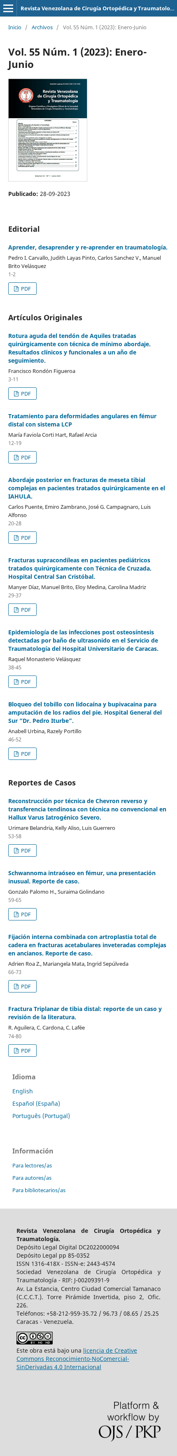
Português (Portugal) (41, 1116)
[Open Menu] (8, 8)
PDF (25, 288)
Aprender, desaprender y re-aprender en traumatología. (88, 247)
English (22, 1091)
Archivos (42, 27)
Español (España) (36, 1103)
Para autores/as (31, 1177)
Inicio (14, 27)
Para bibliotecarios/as (38, 1190)
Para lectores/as (32, 1165)
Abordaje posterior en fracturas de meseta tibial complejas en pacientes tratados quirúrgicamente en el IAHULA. (86, 488)
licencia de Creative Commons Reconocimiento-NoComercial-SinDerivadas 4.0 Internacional (76, 1359)
